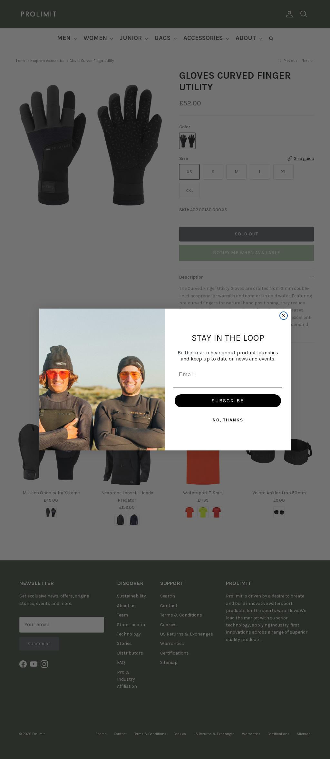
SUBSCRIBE (228, 401)
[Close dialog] (283, 316)
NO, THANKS (228, 420)
